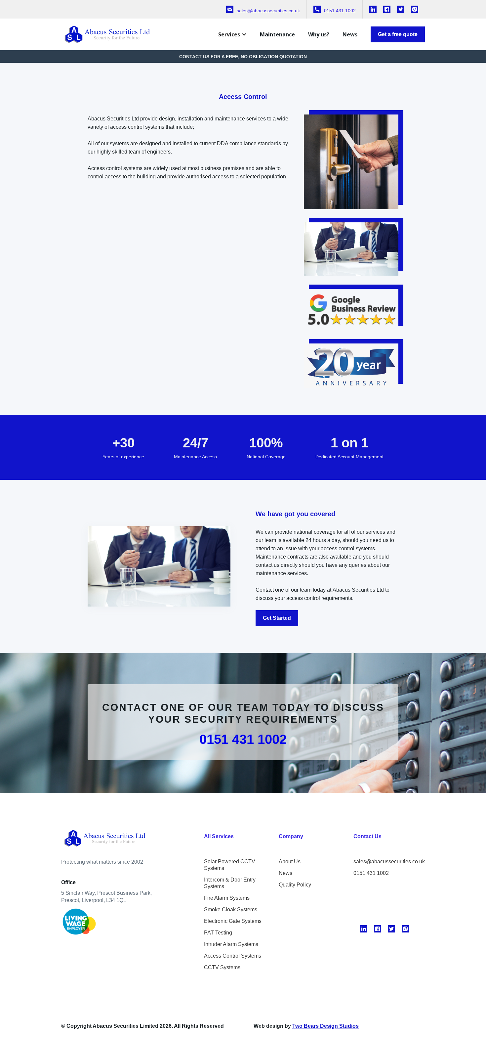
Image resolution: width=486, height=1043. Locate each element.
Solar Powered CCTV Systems (229, 865)
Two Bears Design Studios (325, 1026)
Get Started (277, 618)
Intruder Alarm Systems (231, 944)
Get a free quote (398, 34)
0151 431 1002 (243, 739)
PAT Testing (218, 932)
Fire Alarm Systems (227, 898)
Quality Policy (295, 884)
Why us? (318, 34)
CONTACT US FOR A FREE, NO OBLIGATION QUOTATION (243, 56)
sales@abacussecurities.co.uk (389, 861)
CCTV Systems (222, 967)
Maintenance (277, 34)
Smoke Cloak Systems (230, 909)
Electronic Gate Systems (233, 921)
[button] (232, 34)
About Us (290, 861)
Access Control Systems (232, 956)
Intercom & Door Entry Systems (230, 883)
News (350, 34)
